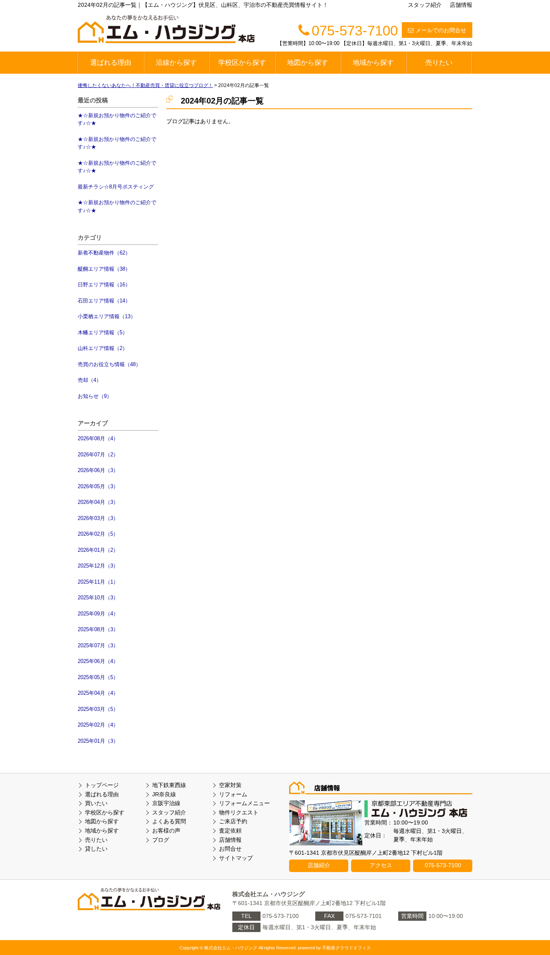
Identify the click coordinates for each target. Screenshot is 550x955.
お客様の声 (166, 830)
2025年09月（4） (98, 614)
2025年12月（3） (98, 566)
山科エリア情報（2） (103, 348)
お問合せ (230, 848)
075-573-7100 (443, 865)
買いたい (96, 803)
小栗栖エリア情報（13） (107, 316)
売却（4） (89, 380)
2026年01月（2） (98, 550)
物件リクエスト (238, 812)
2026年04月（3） (98, 502)
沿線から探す (176, 62)
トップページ (102, 785)
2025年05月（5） (98, 677)
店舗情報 (461, 5)
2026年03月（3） (98, 518)
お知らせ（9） (95, 396)
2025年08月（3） (98, 629)
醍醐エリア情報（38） (104, 269)
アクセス (381, 865)
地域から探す (373, 62)
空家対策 (230, 785)
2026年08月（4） (98, 438)
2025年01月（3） (98, 741)
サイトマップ (236, 858)
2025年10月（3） (98, 598)
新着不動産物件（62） (104, 253)
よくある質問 (169, 821)
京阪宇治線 (166, 803)
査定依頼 (230, 830)
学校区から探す (242, 62)
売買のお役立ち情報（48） (109, 364)
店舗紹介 (319, 865)
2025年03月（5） (98, 709)
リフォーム (233, 794)
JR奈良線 (164, 794)
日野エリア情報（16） (104, 285)
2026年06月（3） (98, 470)
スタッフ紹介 (425, 5)
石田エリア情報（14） (104, 301)
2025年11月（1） (98, 582)
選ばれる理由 (110, 62)
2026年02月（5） (98, 534)
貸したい (96, 848)
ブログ (160, 840)
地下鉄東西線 (169, 785)
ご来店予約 (233, 821)
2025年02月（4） (98, 725)
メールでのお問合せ (441, 30)
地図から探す (307, 62)
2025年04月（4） (98, 693)
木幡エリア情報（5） (103, 332)
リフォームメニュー (244, 803)
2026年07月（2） (98, 455)
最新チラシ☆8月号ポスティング (116, 187)
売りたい (439, 62)
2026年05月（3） (98, 486)
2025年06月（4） (98, 661)
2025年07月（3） (98, 645)
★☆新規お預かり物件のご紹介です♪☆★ (117, 119)
